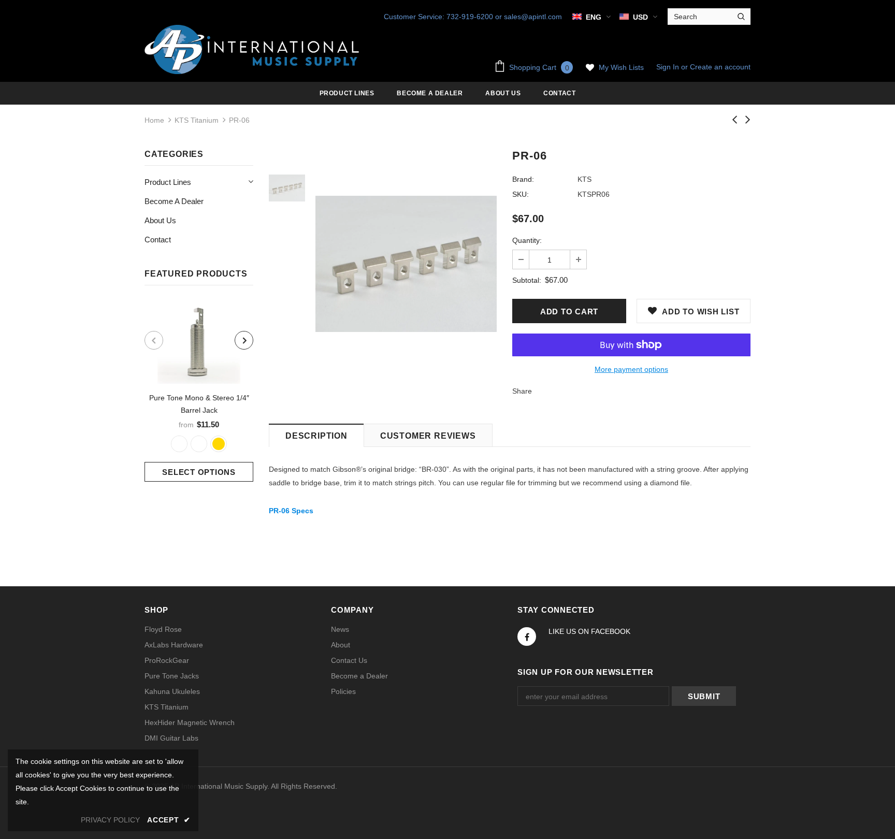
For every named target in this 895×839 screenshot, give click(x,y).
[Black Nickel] (199, 444)
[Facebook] (526, 636)
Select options (199, 472)
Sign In (668, 67)
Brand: (523, 179)
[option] (199, 391)
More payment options (631, 369)
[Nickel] (179, 444)
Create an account (720, 67)
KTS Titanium (197, 120)
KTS (584, 179)
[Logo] (254, 49)
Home (154, 120)
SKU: (520, 194)
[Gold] (218, 444)
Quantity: (527, 240)
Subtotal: (526, 280)
